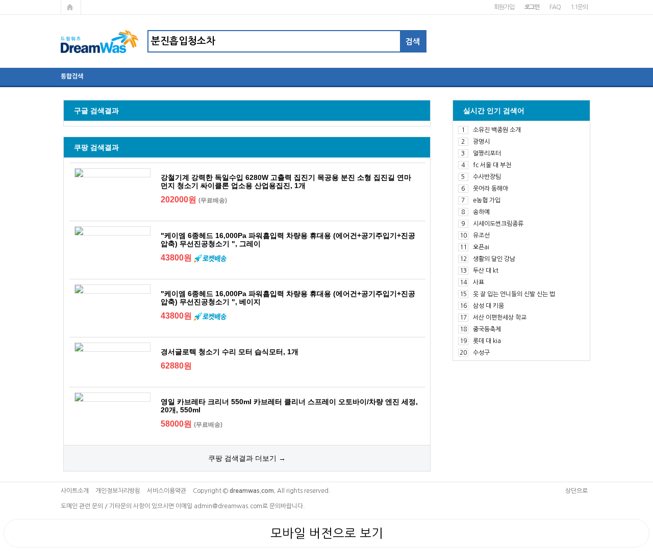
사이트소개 (75, 491)
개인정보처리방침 (117, 491)
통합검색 (72, 76)
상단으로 (576, 491)
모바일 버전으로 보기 (326, 533)
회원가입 (504, 7)
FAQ (554, 7)
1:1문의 (578, 7)
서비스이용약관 (166, 491)
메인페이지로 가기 (71, 7)
